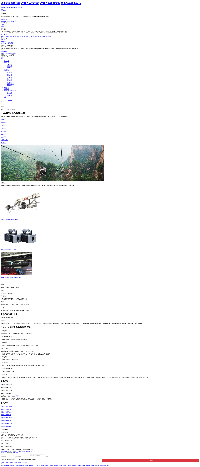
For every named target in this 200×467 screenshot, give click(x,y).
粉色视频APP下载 (76, 465)
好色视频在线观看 (11, 465)
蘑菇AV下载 (105, 465)
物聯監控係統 (41, 36)
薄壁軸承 (3, 462)
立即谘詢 (16, 396)
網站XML (3, 452)
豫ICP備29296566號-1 (6, 451)
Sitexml (10, 100)
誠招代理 (13, 53)
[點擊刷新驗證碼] (139, 456)
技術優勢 (3, 39)
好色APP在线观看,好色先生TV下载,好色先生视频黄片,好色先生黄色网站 (41, 3)
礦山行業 (3, 36)
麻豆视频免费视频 (53, 465)
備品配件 (48, 36)
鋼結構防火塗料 (10, 462)
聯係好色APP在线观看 (7, 43)
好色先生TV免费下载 (34, 465)
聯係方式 (3, 53)
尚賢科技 (15, 452)
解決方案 (3, 26)
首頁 (2, 9)
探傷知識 (3, 41)
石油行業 (19, 36)
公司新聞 (3, 21)
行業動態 (8, 21)
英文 (2, 58)
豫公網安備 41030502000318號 (23, 451)
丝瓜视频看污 (44, 465)
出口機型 (35, 36)
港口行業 (24, 36)
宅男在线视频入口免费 (65, 465)
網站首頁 (6, 61)
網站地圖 (3, 465)
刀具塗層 (24, 462)
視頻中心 (13, 21)
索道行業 (29, 36)
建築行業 (13, 36)
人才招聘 (8, 53)
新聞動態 (3, 11)
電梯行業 (8, 36)
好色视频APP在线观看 (22, 465)
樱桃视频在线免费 (97, 465)
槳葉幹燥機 (18, 462)
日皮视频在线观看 (87, 465)
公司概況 (3, 24)
